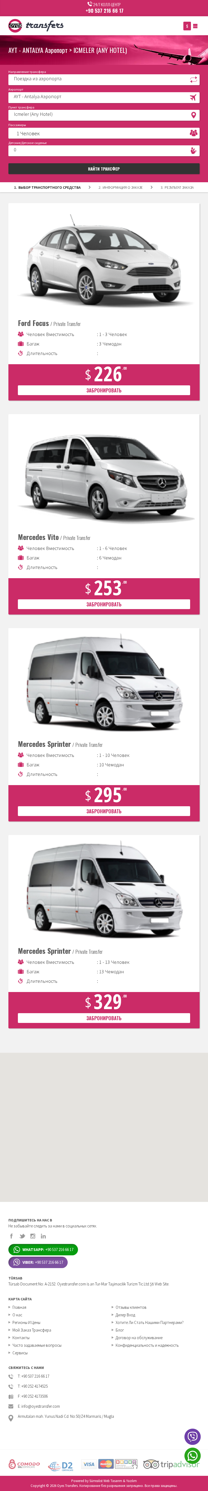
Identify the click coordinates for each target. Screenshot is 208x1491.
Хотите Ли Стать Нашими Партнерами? (150, 1322)
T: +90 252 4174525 (33, 1386)
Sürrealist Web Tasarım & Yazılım (113, 1481)
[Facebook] (11, 1236)
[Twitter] (22, 1236)
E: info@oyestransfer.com (39, 1406)
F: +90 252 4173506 (33, 1396)
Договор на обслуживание (139, 1338)
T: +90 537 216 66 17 (33, 1376)
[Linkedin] (43, 1236)
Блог (120, 1330)
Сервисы (20, 1353)
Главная (19, 1307)
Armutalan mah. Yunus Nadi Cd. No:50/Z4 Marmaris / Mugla (66, 1416)
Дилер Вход (125, 1315)
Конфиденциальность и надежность (147, 1345)
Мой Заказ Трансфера (31, 1330)
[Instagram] (33, 1236)
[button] (104, 79)
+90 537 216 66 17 (104, 10)
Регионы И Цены (26, 1322)
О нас (17, 1315)
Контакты (21, 1338)
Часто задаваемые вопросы (36, 1345)
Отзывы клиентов (131, 1307)
